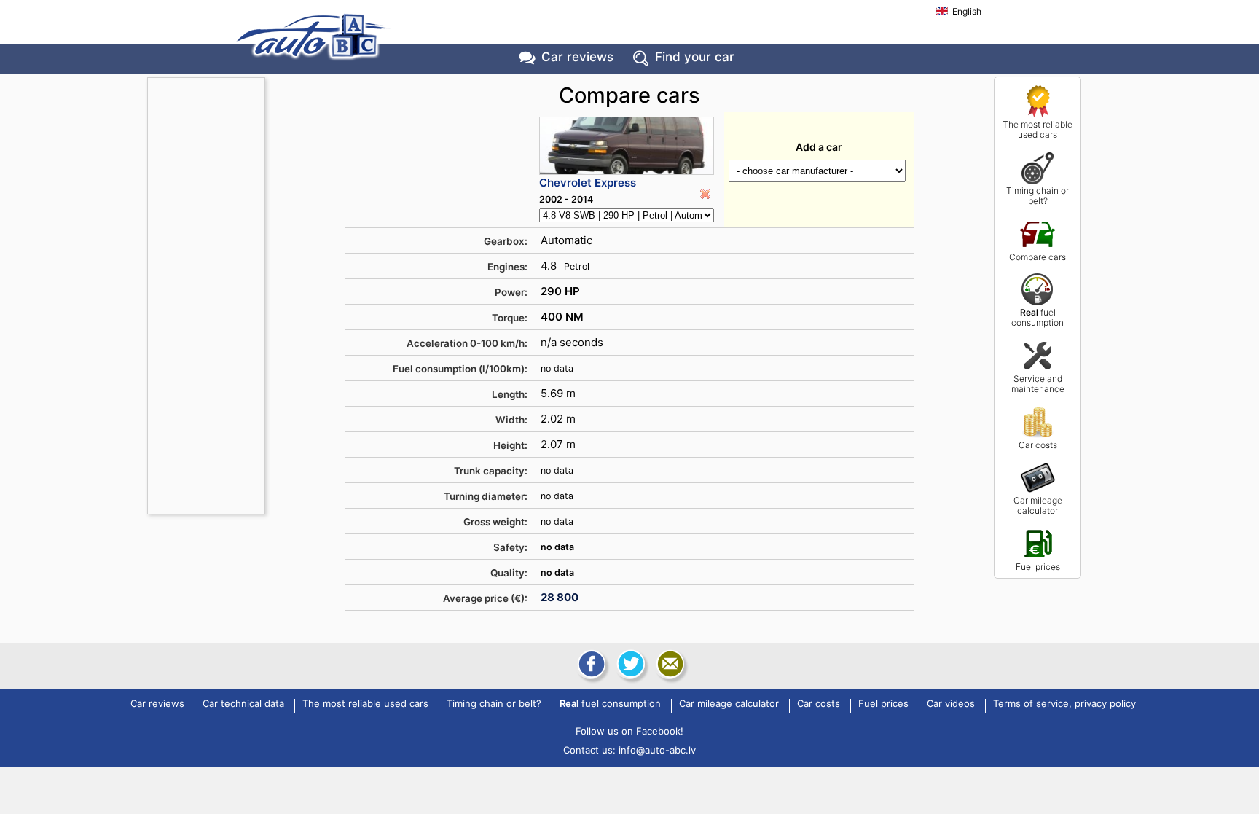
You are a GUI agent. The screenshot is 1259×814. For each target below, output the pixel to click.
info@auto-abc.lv (657, 750)
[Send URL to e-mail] (669, 664)
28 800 (559, 597)
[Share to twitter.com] (629, 664)
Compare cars (1037, 256)
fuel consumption (1037, 317)
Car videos (951, 704)
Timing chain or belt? (1037, 195)
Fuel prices (1038, 566)
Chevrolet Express (587, 182)
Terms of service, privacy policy (1064, 704)
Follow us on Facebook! (629, 731)
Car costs (1038, 444)
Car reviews (577, 57)
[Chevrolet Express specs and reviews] (626, 146)
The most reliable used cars (1037, 129)
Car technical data (243, 704)
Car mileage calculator (1037, 505)
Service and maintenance (1037, 383)
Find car (694, 57)
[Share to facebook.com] (590, 664)
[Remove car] (705, 194)
